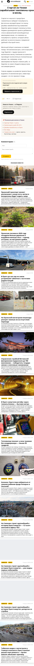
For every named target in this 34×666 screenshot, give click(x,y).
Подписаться (8, 112)
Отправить (6, 156)
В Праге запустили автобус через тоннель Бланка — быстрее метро (15, 403)
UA (31, 1)
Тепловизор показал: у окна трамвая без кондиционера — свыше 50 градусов (16, 443)
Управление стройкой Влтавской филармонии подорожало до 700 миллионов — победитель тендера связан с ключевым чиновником (15, 362)
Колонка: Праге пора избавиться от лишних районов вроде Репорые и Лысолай (15, 484)
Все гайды (7, 130)
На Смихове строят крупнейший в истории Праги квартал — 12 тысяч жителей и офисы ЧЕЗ (15, 525)
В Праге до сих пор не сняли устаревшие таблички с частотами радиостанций (15, 279)
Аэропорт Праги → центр (11, 123)
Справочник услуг (9, 132)
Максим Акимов (26, 5)
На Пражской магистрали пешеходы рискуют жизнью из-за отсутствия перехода (16, 320)
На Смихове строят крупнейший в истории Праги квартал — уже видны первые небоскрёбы (16, 568)
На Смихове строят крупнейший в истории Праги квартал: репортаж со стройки (16, 609)
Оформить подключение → (12, 91)
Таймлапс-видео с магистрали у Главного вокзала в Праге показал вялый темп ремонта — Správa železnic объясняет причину (15, 651)
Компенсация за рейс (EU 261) (12, 125)
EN (29, 1)
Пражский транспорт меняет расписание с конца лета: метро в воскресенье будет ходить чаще (15, 194)
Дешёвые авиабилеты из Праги (13, 127)
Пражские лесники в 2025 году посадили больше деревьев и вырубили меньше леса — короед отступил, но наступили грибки (15, 236)
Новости (4, 188)
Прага (15, 5)
